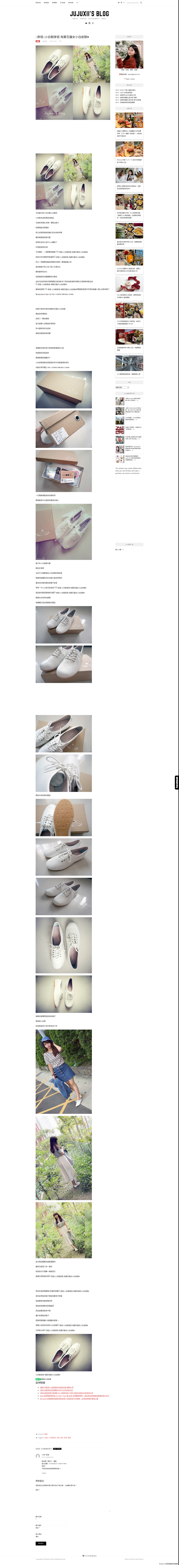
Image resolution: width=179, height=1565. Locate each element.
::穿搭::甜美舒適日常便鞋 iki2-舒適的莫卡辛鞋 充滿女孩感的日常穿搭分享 (66, 1393)
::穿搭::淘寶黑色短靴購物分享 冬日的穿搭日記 (56, 1390)
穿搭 (65, 1438)
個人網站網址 (38, 1535)
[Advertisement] (73, 137)
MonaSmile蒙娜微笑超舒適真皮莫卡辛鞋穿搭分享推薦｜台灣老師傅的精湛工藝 (69, 1399)
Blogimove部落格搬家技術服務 (168, 1564)
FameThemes (139, 1559)
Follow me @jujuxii (90, 1556)
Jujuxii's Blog (89, 13)
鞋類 (38, 41)
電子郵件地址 (38, 1526)
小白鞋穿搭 (52, 1438)
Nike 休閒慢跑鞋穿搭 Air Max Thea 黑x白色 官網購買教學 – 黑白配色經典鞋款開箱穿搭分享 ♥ (74, 1396)
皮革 (61, 1438)
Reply (44, 1473)
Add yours (57, 1449)
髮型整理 (46, 2)
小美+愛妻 (45, 1455)
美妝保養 (38, 2)
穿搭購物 (54, 2)
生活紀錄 (62, 2)
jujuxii (45, 41)
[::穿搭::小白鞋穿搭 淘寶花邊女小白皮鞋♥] (73, 82)
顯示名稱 (38, 1518)
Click (177, 783)
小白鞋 (45, 1438)
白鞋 (58, 1438)
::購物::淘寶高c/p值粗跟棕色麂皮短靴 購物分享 (57, 1387)
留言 (38, 1490)
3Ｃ (77, 2)
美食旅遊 (70, 2)
